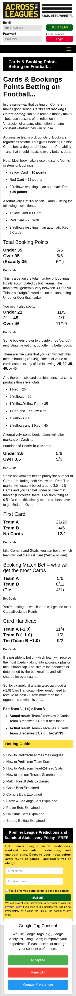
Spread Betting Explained (25, 820)
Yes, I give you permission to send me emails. (39, 890)
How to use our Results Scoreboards (33, 775)
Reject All (38, 972)
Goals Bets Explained (22, 788)
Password (9, 33)
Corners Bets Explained (24, 794)
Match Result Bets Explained (28, 781)
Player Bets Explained (23, 807)
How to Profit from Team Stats (28, 762)
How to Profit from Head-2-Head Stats (34, 768)
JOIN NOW (59, 27)
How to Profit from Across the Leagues (34, 755)
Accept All (38, 960)
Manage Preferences (38, 984)
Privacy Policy (13, 906)
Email (7, 22)
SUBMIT (38, 897)
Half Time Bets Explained (25, 814)
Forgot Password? (55, 34)
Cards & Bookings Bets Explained (31, 801)
